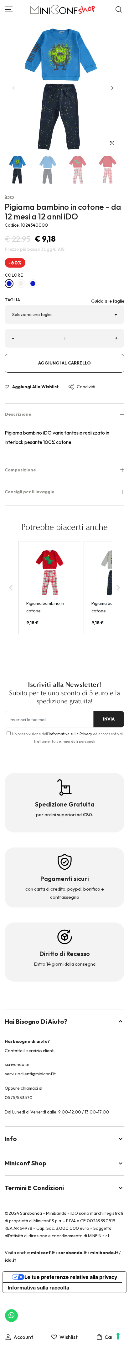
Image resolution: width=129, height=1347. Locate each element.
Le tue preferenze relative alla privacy (70, 1277)
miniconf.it (43, 1252)
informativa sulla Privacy (70, 733)
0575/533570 (19, 1097)
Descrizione (18, 414)
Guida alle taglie (107, 301)
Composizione (20, 470)
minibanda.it (104, 1252)
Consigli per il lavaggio (29, 492)
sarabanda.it (72, 1252)
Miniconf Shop (25, 1163)
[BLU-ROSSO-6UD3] (21, 283)
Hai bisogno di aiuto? (36, 1021)
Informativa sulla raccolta (38, 1287)
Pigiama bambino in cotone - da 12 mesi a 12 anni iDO (63, 212)
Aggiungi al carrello (64, 363)
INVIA (109, 719)
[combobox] (64, 314)
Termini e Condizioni (34, 1188)
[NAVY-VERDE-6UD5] (9, 283)
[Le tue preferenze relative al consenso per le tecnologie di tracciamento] (118, 1336)
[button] (112, 88)
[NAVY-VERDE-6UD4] (32, 283)
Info (11, 1139)
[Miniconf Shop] (62, 9)
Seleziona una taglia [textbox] (32, 314)
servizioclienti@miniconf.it (30, 1074)
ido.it (10, 1260)
